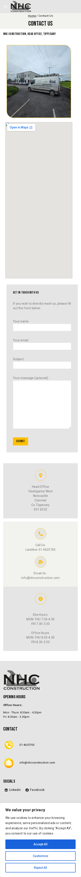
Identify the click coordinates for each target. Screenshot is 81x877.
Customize (40, 856)
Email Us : (40, 573)
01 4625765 (26, 744)
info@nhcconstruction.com (37, 762)
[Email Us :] (40, 562)
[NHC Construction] (20, 6)
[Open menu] (5, 6)
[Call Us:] (40, 533)
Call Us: (40, 545)
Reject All (40, 867)
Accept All (40, 844)
